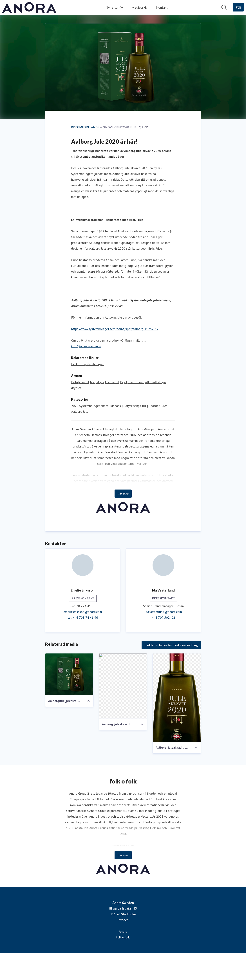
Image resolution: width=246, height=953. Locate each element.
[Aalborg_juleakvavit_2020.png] (177, 697)
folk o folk (123, 937)
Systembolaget (89, 406)
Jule (85, 411)
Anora (123, 931)
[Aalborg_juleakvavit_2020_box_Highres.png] (123, 685)
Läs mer (123, 494)
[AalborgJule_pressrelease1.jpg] (69, 674)
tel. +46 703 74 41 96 (83, 617)
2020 (74, 406)
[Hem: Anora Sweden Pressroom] (29, 7)
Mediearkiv (139, 7)
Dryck (124, 382)
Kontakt (162, 7)
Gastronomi (136, 382)
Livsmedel (112, 382)
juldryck (127, 406)
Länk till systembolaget (87, 364)
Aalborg (76, 411)
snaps (105, 406)
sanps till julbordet (146, 406)
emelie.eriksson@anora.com (82, 612)
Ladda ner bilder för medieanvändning (171, 645)
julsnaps (115, 406)
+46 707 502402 (163, 617)
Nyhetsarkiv (114, 7)
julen (164, 406)
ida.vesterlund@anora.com (163, 612)
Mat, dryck (97, 382)
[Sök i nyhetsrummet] (224, 7)
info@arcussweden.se (86, 346)
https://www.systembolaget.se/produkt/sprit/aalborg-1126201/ (114, 329)
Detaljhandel (80, 382)
